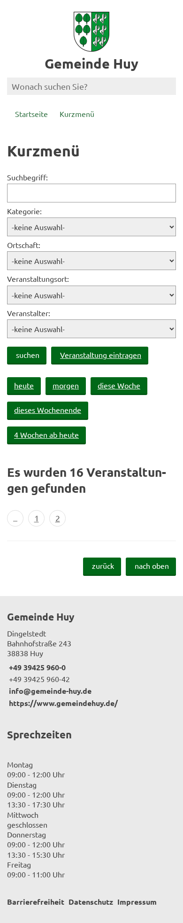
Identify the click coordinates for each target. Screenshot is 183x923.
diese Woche (119, 385)
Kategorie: (24, 211)
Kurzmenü (77, 113)
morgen (66, 385)
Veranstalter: (28, 313)
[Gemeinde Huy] (91, 659)
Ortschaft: (23, 244)
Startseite (31, 113)
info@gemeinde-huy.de (49, 691)
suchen (27, 354)
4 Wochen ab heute (46, 434)
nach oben (152, 565)
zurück (103, 565)
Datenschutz (91, 902)
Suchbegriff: (27, 177)
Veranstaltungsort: (38, 278)
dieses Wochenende (47, 409)
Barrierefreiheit (35, 902)
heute (24, 385)
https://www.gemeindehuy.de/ (62, 703)
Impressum (137, 902)
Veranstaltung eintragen (100, 354)
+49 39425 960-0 (36, 667)
